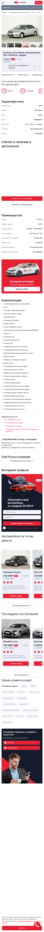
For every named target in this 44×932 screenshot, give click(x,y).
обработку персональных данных (27, 528)
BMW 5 (32, 686)
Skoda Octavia (32, 716)
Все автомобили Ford (21, 606)
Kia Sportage (21, 698)
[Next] (39, 27)
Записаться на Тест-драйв (22, 198)
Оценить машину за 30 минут (22, 523)
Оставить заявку (16, 596)
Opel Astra (19, 716)
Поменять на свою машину (22, 205)
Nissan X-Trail (7, 716)
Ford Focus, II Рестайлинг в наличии (18, 67)
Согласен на (22, 528)
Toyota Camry (7, 722)
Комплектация (23, 75)
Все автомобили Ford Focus (20, 461)
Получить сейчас (22, 289)
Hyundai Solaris (8, 698)
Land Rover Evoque (9, 704)
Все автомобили (21, 675)
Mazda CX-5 (24, 704)
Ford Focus (21, 692)
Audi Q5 (24, 686)
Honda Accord (34, 692)
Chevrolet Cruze (8, 692)
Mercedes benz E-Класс (11, 710)
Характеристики (7, 75)
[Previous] (4, 27)
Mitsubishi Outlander (30, 710)
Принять (22, 928)
